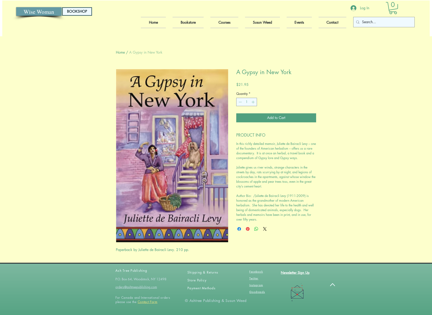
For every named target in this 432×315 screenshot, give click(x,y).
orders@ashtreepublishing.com (136, 287)
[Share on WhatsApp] (256, 229)
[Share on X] (265, 229)
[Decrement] (240, 102)
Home (120, 52)
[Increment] (253, 102)
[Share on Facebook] (239, 229)
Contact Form (148, 302)
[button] (393, 8)
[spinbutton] (247, 102)
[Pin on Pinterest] (247, 229)
